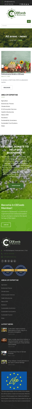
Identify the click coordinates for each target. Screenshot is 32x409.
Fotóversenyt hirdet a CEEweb (12, 74)
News (20, 40)
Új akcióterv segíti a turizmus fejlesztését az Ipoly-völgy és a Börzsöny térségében (17, 330)
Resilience (4, 117)
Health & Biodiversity (7, 112)
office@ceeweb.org (9, 1)
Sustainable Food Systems (9, 123)
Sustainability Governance (9, 120)
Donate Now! (16, 185)
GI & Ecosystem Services (8, 109)
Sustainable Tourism (6, 315)
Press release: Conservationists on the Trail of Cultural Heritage (18, 361)
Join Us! (6, 224)
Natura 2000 (5, 115)
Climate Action (5, 106)
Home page (13, 40)
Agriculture (4, 101)
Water (3, 126)
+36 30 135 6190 (8, 4)
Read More (7, 87)
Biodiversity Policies (7, 103)
